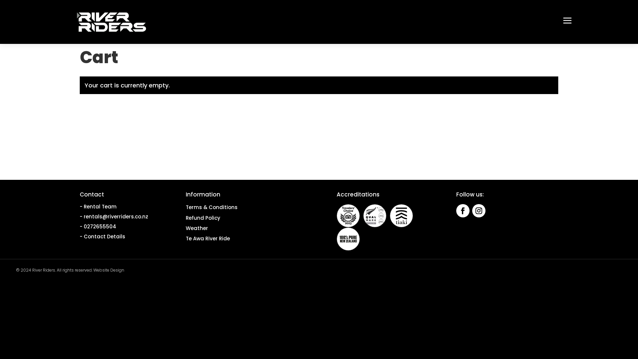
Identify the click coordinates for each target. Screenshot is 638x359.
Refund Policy (203, 217)
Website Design (108, 270)
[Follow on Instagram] (478, 210)
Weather (197, 228)
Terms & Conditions (212, 207)
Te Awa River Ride (208, 238)
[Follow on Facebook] (463, 210)
